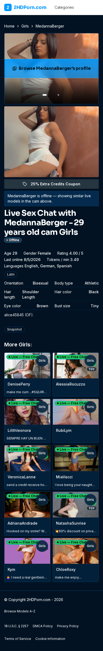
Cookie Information (50, 639)
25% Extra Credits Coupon (58, 185)
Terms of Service (17, 639)
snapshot (14, 329)
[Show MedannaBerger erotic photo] (44, 95)
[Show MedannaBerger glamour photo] (58, 95)
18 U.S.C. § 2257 (16, 626)
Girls (25, 26)
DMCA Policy (43, 626)
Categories (64, 7)
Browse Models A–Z (19, 611)
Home (9, 26)
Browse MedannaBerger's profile (55, 70)
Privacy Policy (68, 626)
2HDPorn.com (26, 7)
